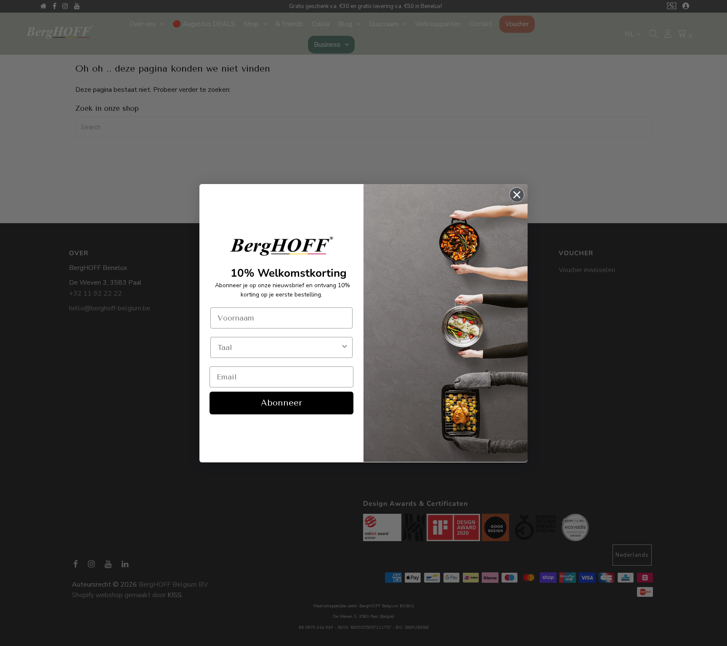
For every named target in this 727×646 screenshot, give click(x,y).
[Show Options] (344, 347)
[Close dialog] (516, 194)
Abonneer (281, 403)
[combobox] (279, 347)
